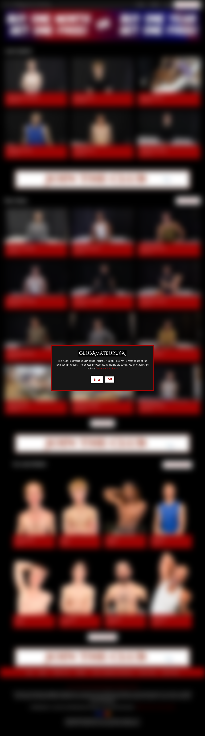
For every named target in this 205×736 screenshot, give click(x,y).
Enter (96, 379)
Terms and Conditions (107, 368)
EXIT (109, 379)
